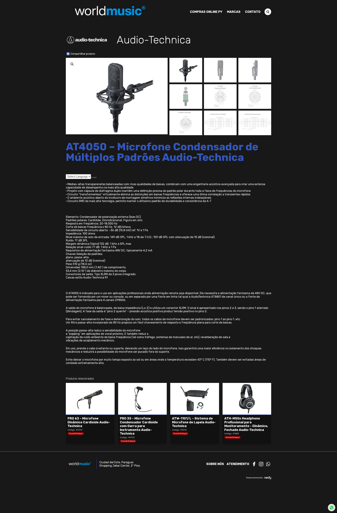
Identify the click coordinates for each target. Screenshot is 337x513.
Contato (252, 11)
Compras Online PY (206, 11)
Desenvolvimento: (254, 478)
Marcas (233, 11)
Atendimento (238, 464)
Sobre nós (215, 464)
